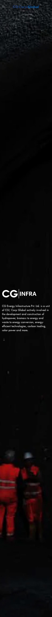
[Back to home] (26, 6)
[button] (3, 6)
